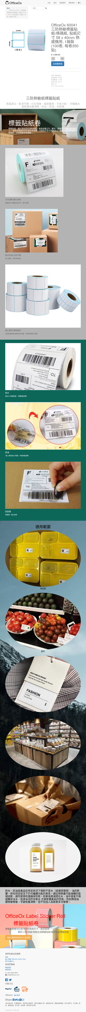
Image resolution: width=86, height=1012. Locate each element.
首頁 (6, 957)
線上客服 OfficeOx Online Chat (15, 959)
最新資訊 (8, 969)
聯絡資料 (8, 967)
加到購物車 (57, 63)
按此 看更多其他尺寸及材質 (18, 937)
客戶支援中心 (9, 961)
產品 (8, 8)
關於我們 (17, 995)
